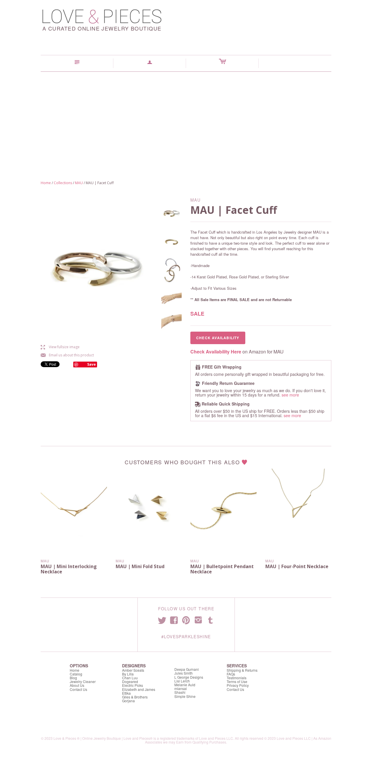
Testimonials (236, 677)
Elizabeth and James (138, 689)
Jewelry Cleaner (83, 681)
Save (91, 364)
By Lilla (128, 673)
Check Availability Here (215, 351)
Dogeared (130, 681)
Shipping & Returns (242, 670)
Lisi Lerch (182, 680)
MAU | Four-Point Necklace (296, 566)
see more (290, 395)
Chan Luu (130, 677)
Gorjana (128, 700)
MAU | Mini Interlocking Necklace (69, 569)
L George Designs (188, 677)
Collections (63, 182)
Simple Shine (185, 696)
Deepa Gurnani (186, 669)
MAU (79, 182)
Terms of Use (237, 681)
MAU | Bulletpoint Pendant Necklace (222, 569)
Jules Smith (183, 673)
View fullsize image (60, 347)
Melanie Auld (184, 684)
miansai (180, 688)
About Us (77, 685)
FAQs (231, 673)
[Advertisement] (186, 115)
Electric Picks (132, 685)
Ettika (126, 693)
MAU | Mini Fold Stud (140, 566)
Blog (73, 677)
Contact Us (78, 689)
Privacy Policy (238, 685)
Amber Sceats (133, 670)
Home (46, 182)
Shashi (179, 692)
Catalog (76, 673)
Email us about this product (67, 355)
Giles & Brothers (135, 696)
